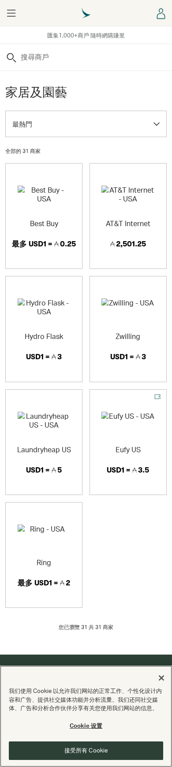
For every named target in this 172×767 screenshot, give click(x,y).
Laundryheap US (44, 449)
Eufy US (128, 449)
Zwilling (128, 336)
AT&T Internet (128, 223)
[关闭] (161, 678)
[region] (86, 716)
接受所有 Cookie (86, 750)
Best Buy (44, 223)
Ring (44, 562)
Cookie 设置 (86, 725)
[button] (11, 13)
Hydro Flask (44, 336)
